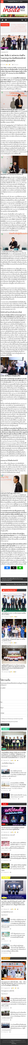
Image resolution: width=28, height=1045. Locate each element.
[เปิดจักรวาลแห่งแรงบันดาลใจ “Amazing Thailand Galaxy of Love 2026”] (5, 792)
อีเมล (2, 704)
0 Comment (16, 61)
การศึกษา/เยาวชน (4, 44)
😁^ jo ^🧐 (13, 613)
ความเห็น (3, 684)
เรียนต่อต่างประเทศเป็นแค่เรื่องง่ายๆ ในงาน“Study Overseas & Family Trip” (12, 576)
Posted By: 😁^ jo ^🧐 (6, 61)
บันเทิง (3, 821)
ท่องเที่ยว (4, 745)
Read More (4, 763)
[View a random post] (25, 20)
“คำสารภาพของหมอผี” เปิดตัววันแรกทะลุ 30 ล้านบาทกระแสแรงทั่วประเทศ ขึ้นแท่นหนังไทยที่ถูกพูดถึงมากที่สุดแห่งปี (18, 853)
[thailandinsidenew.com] (2, 20)
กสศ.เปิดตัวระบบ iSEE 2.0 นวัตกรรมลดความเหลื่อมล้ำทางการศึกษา (14, 610)
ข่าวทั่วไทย (4, 894)
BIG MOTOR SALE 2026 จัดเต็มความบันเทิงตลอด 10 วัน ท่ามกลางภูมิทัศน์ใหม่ (12, 825)
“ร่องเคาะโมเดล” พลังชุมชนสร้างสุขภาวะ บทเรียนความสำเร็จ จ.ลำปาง (13, 636)
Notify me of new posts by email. (10, 718)
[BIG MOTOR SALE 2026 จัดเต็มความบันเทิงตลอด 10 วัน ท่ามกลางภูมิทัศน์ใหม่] (13, 813)
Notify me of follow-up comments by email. (12, 715)
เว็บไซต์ (2, 710)
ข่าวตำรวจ (4, 975)
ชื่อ (2, 699)
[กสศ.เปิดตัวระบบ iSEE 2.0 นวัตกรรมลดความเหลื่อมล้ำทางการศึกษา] (14, 599)
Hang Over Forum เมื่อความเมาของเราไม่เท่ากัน (16, 581)
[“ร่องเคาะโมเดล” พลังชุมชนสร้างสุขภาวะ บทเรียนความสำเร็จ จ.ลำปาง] (14, 625)
